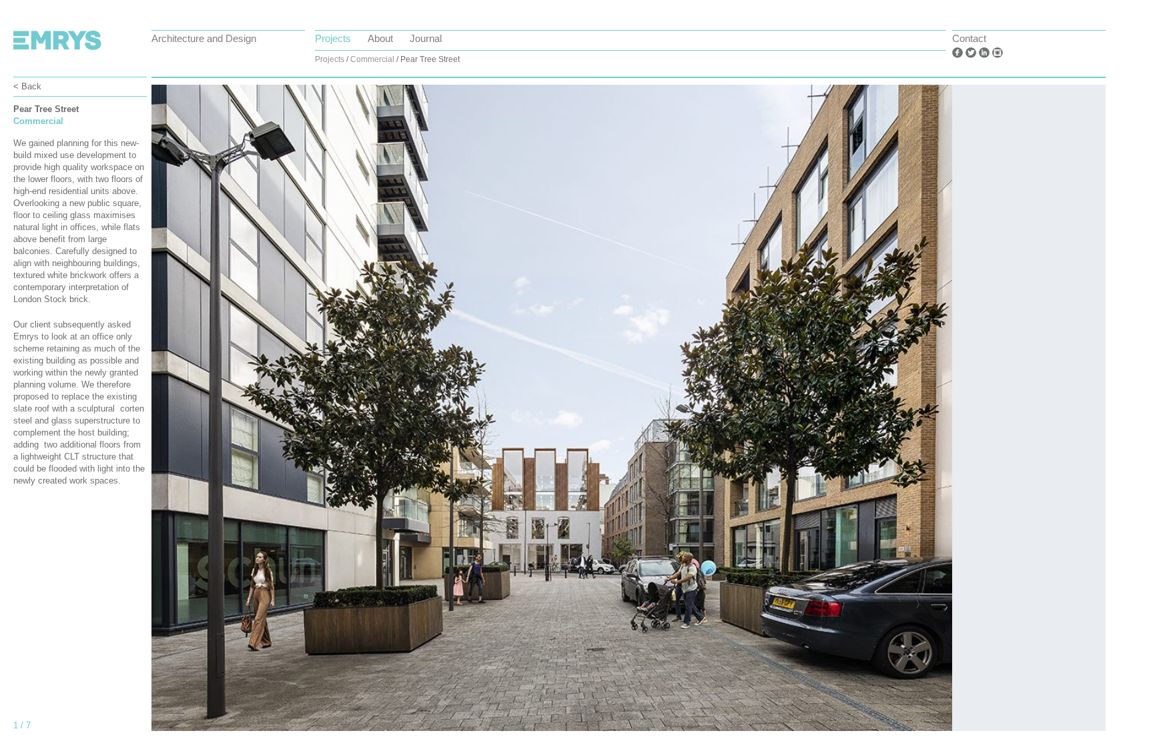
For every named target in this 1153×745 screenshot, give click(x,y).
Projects (333, 38)
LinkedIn (984, 52)
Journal (426, 38)
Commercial (372, 59)
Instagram (997, 52)
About (380, 38)
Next (1066, 415)
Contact (969, 38)
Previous (191, 415)
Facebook (957, 52)
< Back (27, 86)
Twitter (971, 52)
